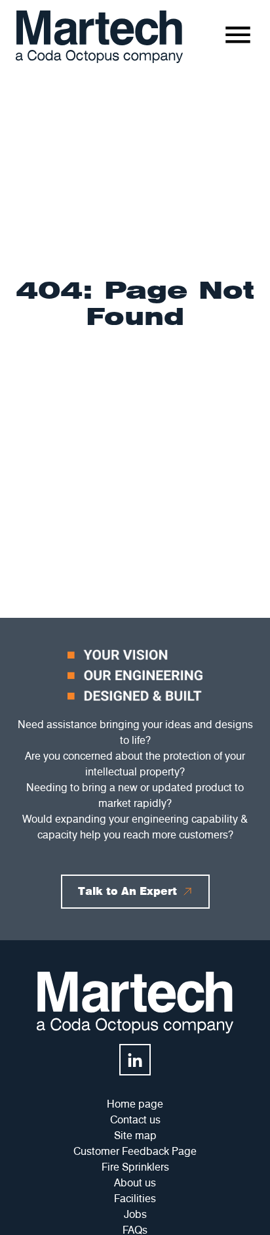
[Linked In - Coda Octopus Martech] (135, 1059)
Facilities (135, 1198)
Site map (135, 1135)
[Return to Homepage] (99, 37)
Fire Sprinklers (135, 1167)
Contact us (135, 1120)
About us (135, 1183)
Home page (135, 1104)
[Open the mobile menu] (238, 34)
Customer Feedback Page (135, 1151)
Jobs (135, 1214)
